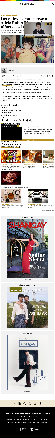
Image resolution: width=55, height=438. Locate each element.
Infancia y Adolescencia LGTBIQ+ (26, 79)
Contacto (19, 419)
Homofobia (11, 79)
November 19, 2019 (10, 146)
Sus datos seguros (43, 419)
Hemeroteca (26, 419)
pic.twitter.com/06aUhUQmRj (16, 120)
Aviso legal (33, 419)
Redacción (11, 70)
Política (39, 79)
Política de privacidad (14, 422)
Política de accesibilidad (40, 422)
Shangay (4, 15)
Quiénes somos (11, 419)
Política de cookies (26, 422)
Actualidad (12, 15)
